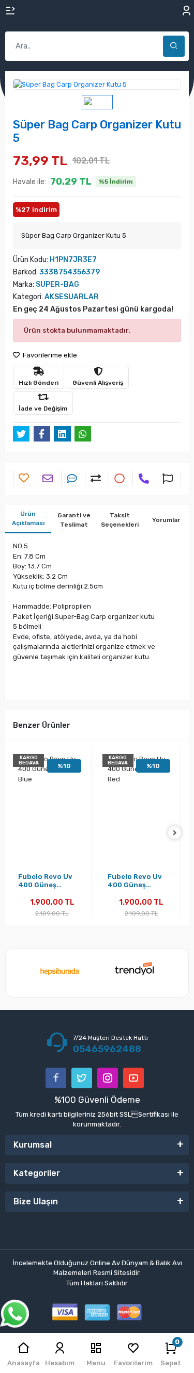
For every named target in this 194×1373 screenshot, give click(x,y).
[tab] (28, 519)
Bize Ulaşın (35, 1201)
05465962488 (107, 1049)
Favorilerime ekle (49, 355)
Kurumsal (32, 1145)
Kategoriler (36, 1173)
